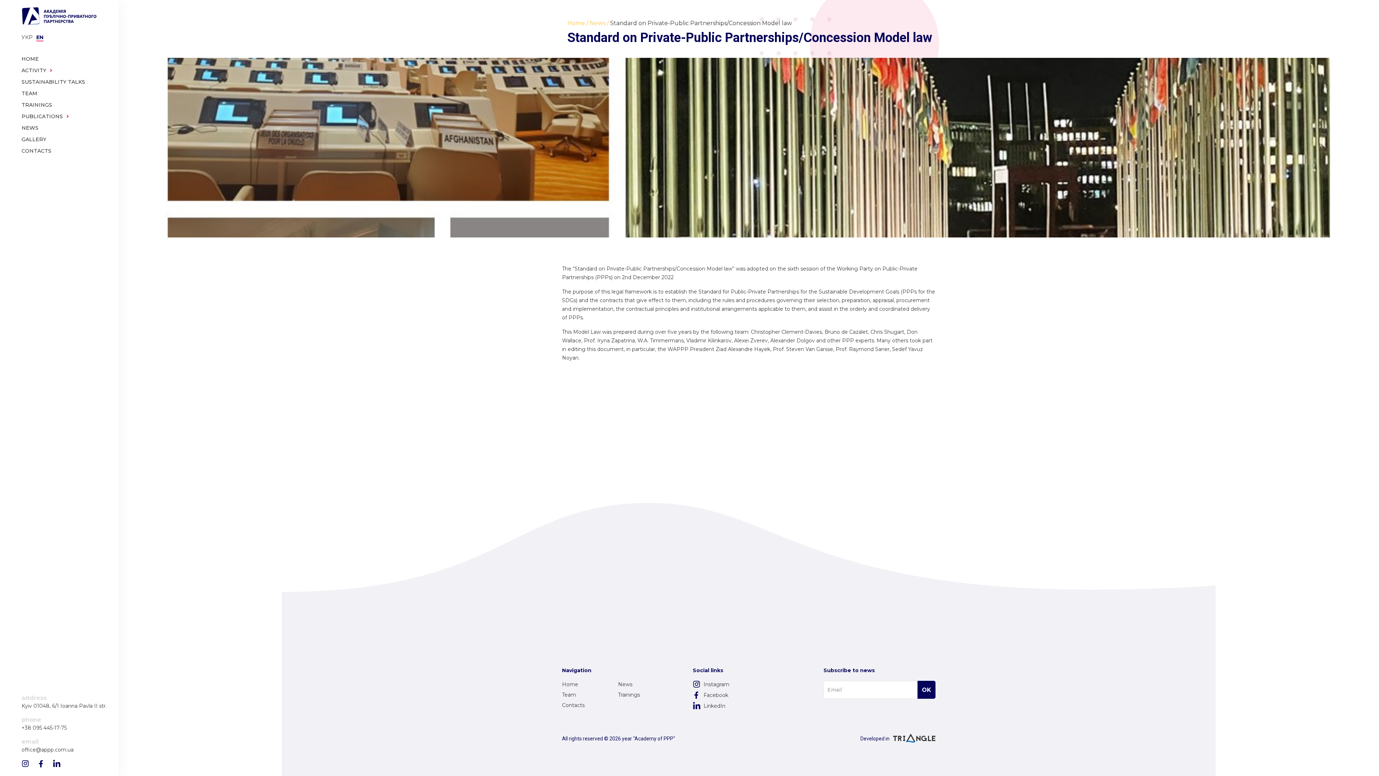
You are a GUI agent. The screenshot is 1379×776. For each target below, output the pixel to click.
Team (569, 695)
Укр (27, 37)
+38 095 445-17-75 (44, 728)
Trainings (629, 695)
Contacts (573, 705)
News (625, 684)
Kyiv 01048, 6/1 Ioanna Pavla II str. (64, 706)
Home (570, 684)
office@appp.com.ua (48, 750)
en (39, 37)
